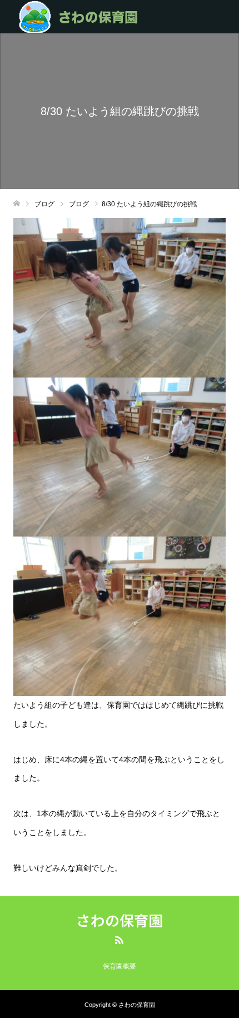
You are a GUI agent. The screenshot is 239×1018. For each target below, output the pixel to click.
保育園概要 (119, 966)
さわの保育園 (119, 920)
